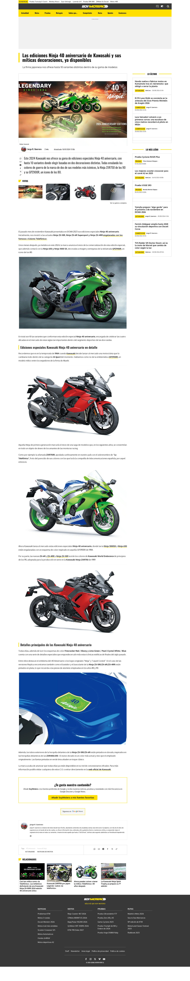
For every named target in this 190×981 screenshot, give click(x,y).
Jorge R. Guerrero (34, 149)
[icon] (157, 6)
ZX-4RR (50, 556)
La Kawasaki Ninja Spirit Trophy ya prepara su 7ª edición (111, 883)
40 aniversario (30, 848)
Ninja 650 (122, 546)
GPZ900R (116, 249)
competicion (140, 107)
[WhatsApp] (20, 158)
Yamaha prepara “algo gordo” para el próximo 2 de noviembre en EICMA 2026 (151, 209)
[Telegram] (20, 165)
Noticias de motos (45, 851)
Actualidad (30, 851)
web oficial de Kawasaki (99, 769)
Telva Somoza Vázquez (150, 161)
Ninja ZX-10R (62, 556)
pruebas (138, 161)
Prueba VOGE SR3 (143, 185)
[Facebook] (20, 168)
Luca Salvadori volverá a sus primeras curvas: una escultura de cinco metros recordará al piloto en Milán (151, 121)
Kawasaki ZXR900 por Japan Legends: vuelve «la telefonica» (58, 885)
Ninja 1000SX (110, 546)
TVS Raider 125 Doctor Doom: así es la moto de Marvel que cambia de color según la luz (151, 245)
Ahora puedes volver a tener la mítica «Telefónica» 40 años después (86, 883)
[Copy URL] (20, 175)
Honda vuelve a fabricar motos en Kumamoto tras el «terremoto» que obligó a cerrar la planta (151, 83)
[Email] (20, 161)
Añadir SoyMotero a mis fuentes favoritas (72, 797)
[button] (168, 6)
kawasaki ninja (42, 848)
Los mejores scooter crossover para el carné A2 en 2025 (151, 172)
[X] (20, 171)
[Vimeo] (99, 959)
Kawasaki (71, 353)
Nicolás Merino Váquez (150, 189)
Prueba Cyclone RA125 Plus (147, 157)
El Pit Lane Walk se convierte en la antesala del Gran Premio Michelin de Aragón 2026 (151, 100)
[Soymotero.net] (95, 6)
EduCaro (148, 90)
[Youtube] (104, 959)
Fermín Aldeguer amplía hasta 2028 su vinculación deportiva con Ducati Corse (151, 226)
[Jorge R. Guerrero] (24, 149)
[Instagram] (30, 835)
